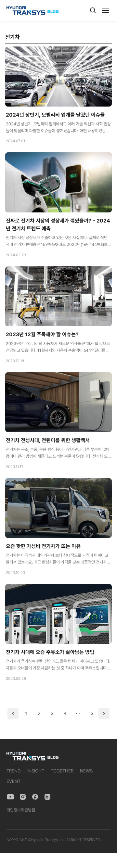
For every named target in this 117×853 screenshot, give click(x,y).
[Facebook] (35, 797)
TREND (13, 770)
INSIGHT (35, 770)
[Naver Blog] (47, 797)
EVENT (13, 781)
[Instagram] (23, 797)
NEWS (86, 770)
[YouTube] (10, 797)
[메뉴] (105, 10)
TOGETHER (62, 770)
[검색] (93, 10)
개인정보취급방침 (20, 810)
